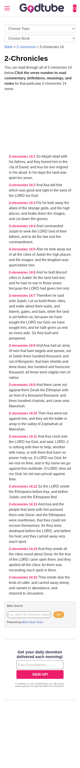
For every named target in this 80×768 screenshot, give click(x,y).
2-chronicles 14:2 (22, 185)
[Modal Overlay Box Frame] (40, 669)
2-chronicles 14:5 (22, 249)
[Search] (74, 8)
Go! (59, 614)
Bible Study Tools (32, 622)
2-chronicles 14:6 (22, 272)
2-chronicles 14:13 (23, 504)
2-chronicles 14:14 (23, 549)
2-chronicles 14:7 (22, 295)
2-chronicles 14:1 (22, 156)
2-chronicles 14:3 (22, 203)
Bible (8, 47)
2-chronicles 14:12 (23, 486)
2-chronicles (26, 47)
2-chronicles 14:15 (23, 577)
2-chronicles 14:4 (22, 226)
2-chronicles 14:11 (23, 436)
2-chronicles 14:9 (22, 385)
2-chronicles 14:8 (22, 345)
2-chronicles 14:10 (23, 413)
